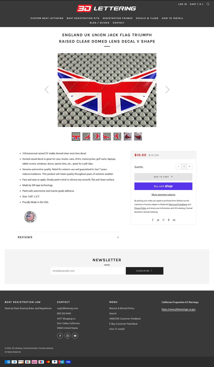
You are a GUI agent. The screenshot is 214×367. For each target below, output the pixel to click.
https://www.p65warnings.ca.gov (179, 309)
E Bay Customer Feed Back (123, 323)
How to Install (172, 18)
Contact (118, 22)
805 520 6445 (64, 313)
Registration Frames (118, 18)
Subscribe (143, 271)
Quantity (138, 167)
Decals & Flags (147, 18)
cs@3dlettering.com (67, 308)
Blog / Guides (100, 22)
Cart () (197, 4)
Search (113, 313)
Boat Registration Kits (83, 18)
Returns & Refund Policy (121, 308)
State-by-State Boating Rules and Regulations (28, 308)
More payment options (163, 194)
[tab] (76, 136)
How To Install (117, 329)
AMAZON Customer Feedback (125, 318)
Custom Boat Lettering (47, 18)
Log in (182, 4)
